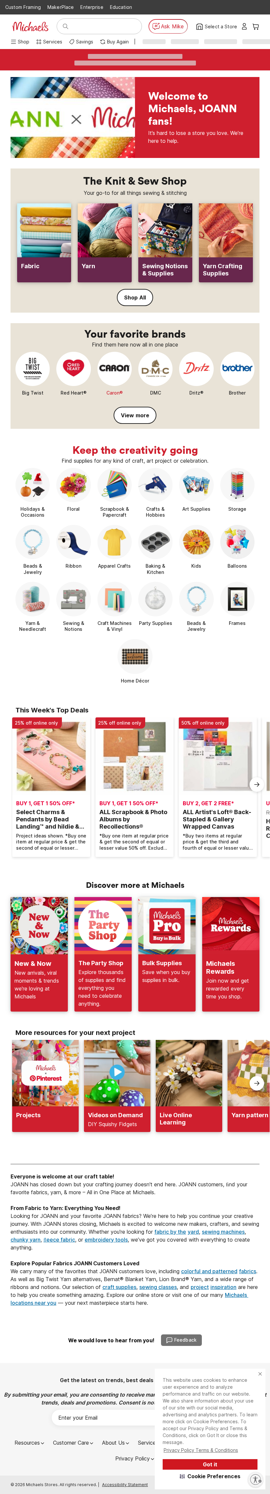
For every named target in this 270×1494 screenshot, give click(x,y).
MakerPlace (60, 7)
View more (135, 415)
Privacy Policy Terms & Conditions (201, 1450)
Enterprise (91, 7)
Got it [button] (210, 1464)
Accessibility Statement (125, 1484)
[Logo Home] (30, 26)
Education (121, 7)
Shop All (135, 297)
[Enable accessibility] (255, 1479)
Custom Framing (23, 7)
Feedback (185, 1340)
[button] (210, 1476)
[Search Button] (65, 26)
